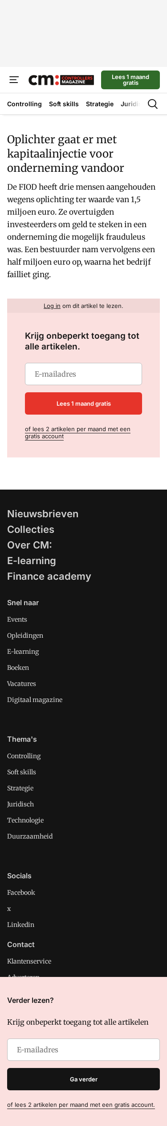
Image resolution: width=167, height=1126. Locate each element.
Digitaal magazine (34, 700)
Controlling (24, 756)
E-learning (31, 560)
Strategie (20, 788)
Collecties (30, 529)
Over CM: (29, 545)
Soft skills (21, 772)
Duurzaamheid (30, 836)
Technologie (25, 820)
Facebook (21, 893)
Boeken (18, 668)
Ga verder (84, 1079)
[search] (153, 104)
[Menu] (14, 80)
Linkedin (20, 925)
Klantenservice (29, 961)
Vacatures (21, 684)
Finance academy (49, 576)
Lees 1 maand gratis (130, 79)
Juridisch (20, 804)
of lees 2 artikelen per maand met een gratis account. (81, 1104)
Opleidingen (25, 636)
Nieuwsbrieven (42, 513)
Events (17, 619)
